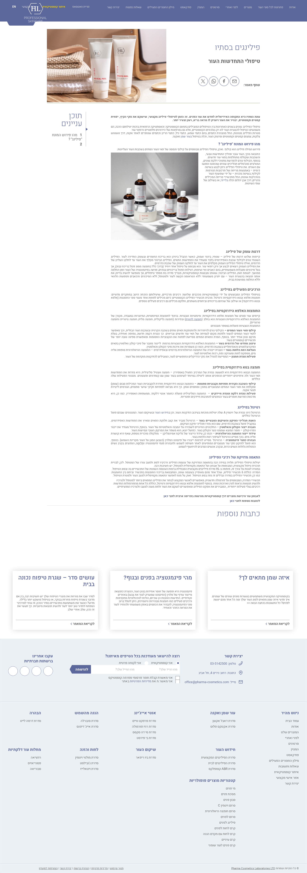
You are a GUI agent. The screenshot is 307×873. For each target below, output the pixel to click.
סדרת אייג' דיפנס (87, 726)
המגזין (200, 7)
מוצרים (248, 7)
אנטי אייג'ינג (145, 713)
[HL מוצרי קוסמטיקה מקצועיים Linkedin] (13, 671)
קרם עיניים (228, 839)
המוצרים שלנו (290, 732)
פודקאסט (185, 7)
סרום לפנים (228, 817)
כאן (166, 496)
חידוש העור (161, 412)
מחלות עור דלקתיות (24, 749)
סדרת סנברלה (89, 721)
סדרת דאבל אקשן (223, 721)
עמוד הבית (292, 721)
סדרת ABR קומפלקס (222, 769)
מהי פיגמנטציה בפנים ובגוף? (158, 577)
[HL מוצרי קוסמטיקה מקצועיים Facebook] (48, 671)
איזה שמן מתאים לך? (264, 577)
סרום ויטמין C (226, 805)
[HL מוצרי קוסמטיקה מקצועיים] (272, 679)
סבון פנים (229, 799)
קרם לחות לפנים (224, 828)
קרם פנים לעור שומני (221, 845)
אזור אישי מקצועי (287, 777)
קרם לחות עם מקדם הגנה (219, 834)
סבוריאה (35, 769)
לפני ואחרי (232, 7)
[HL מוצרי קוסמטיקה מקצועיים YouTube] (24, 671)
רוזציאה (36, 757)
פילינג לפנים (227, 822)
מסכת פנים (228, 794)
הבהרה (35, 713)
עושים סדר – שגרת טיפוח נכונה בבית (56, 580)
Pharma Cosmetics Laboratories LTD (253, 868)
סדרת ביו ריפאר (146, 757)
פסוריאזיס (34, 763)
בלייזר (224, 180)
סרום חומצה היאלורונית (220, 811)
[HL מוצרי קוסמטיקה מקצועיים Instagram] (36, 671)
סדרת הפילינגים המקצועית (218, 757)
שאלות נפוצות (133, 7)
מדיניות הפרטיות (140, 681)
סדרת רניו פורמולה (144, 726)
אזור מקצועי (29, 7)
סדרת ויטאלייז (89, 769)
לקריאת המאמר (279, 623)
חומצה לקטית (193, 319)
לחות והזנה (89, 749)
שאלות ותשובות (288, 766)
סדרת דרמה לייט (30, 721)
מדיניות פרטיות (99, 868)
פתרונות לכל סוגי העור (270, 7)
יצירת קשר (113, 7)
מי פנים (230, 788)
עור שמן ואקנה (222, 713)
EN (14, 7)
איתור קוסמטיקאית (53, 7)
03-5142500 (218, 663)
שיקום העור (146, 749)
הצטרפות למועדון (48, 868)
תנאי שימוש (116, 868)
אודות (292, 7)
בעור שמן (186, 136)
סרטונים (215, 7)
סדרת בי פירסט (146, 738)
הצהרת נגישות (81, 868)
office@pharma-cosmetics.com (207, 682)
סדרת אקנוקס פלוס (222, 726)
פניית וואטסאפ (81, 7)
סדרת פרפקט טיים (144, 721)
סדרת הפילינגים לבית (221, 763)
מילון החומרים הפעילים (160, 7)
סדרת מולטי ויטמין (86, 757)
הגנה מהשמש (86, 713)
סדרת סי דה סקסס (144, 732)
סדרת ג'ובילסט (89, 763)
